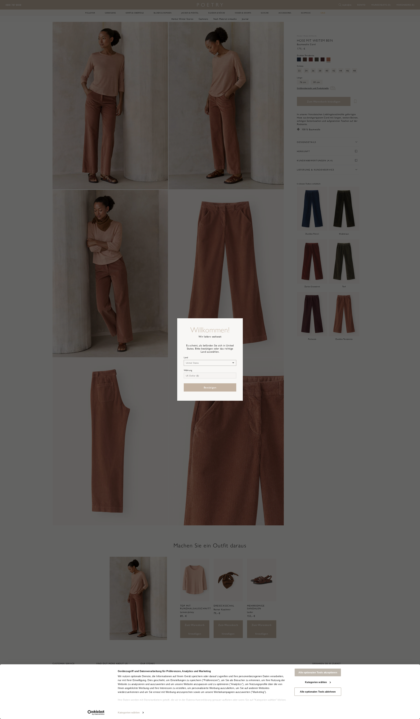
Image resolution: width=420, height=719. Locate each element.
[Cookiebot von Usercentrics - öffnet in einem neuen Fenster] (96, 712)
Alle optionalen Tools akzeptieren (317, 672)
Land (186, 357)
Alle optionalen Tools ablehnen (318, 691)
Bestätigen (210, 387)
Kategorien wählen (129, 712)
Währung (188, 370)
